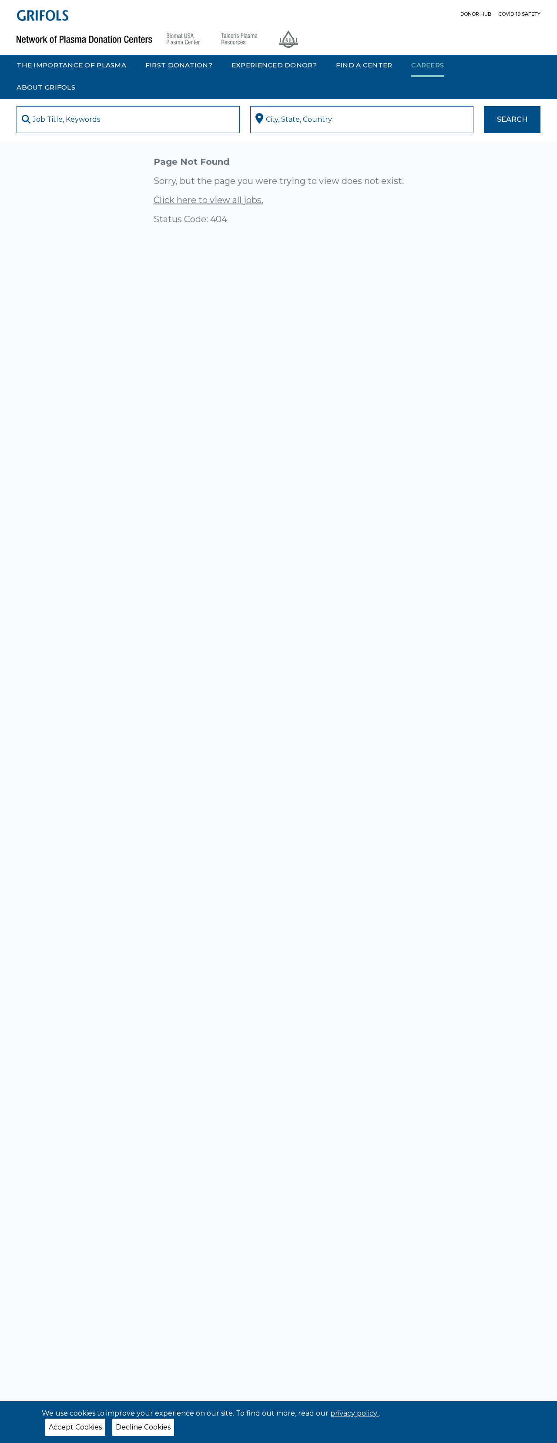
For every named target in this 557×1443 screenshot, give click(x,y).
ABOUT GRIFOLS (46, 87)
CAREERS (427, 65)
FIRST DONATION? (178, 65)
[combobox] (128, 119)
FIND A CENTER (364, 65)
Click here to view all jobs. (208, 200)
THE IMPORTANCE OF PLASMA (71, 65)
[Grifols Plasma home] (43, 15)
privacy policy (354, 1413)
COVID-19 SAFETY (519, 14)
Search (512, 119)
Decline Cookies (143, 1427)
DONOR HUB (475, 14)
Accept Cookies (75, 1427)
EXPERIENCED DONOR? (274, 65)
